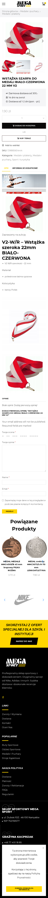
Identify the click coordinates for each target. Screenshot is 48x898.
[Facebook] (3, 697)
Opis (6, 168)
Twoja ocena (9, 432)
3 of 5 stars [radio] (14, 436)
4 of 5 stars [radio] (23, 436)
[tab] (6, 168)
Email (5, 489)
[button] (5, 41)
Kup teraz (25, 138)
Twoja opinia (8, 442)
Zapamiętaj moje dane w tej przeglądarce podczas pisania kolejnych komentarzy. (25, 502)
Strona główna (10, 11)
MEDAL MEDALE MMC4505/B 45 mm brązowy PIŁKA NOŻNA (11, 566)
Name (5, 477)
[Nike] (24, 600)
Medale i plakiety (11, 14)
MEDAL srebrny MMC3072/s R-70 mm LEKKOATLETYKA (36, 566)
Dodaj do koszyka (25, 125)
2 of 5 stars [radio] (8, 436)
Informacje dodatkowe (25, 168)
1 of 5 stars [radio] (3, 436)
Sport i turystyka (21, 159)
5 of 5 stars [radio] (33, 436)
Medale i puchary (29, 11)
